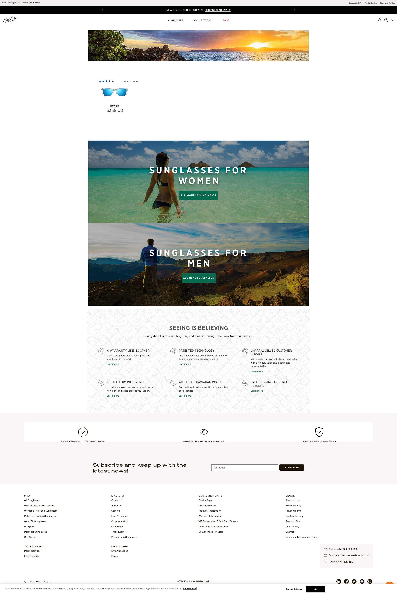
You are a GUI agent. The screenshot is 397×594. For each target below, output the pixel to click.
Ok (315, 589)
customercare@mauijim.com (355, 555)
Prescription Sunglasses (124, 537)
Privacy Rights (293, 510)
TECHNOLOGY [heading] (33, 546)
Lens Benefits (31, 556)
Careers (115, 510)
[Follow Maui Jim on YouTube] (362, 582)
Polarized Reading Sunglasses (40, 516)
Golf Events (117, 526)
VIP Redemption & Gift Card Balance (218, 521)
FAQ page (348, 561)
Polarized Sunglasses (35, 532)
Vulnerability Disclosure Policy (302, 537)
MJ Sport (29, 526)
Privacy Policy (293, 505)
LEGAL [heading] (290, 496)
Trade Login (117, 532)
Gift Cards (29, 537)
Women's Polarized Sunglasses (40, 510)
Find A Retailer (119, 516)
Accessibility (292, 526)
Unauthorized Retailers (210, 532)
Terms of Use (293, 500)
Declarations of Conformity (213, 526)
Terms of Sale (293, 521)
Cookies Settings (295, 516)
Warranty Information (210, 516)
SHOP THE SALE (228, 10)
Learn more (113, 363)
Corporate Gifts (355, 3)
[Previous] (102, 10)
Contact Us (117, 500)
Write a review (131, 81)
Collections (203, 20)
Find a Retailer (371, 3)
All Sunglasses (32, 500)
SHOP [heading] (28, 496)
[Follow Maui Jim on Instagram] (369, 582)
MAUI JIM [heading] (117, 496)
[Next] (294, 10)
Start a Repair (205, 500)
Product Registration (209, 510)
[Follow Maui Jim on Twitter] (354, 582)
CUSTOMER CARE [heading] (210, 496)
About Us (116, 505)
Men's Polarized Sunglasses (39, 505)
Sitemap (290, 532)
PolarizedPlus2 (32, 551)
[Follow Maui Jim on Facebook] (346, 582)
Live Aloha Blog (119, 551)
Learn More (34, 3)
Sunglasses (175, 20)
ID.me (114, 556)
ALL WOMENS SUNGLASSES (198, 195)
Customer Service (387, 3)
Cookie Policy (189, 588)
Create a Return (207, 505)
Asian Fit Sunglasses (35, 521)
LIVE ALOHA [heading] (119, 546)
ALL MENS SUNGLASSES (198, 277)
